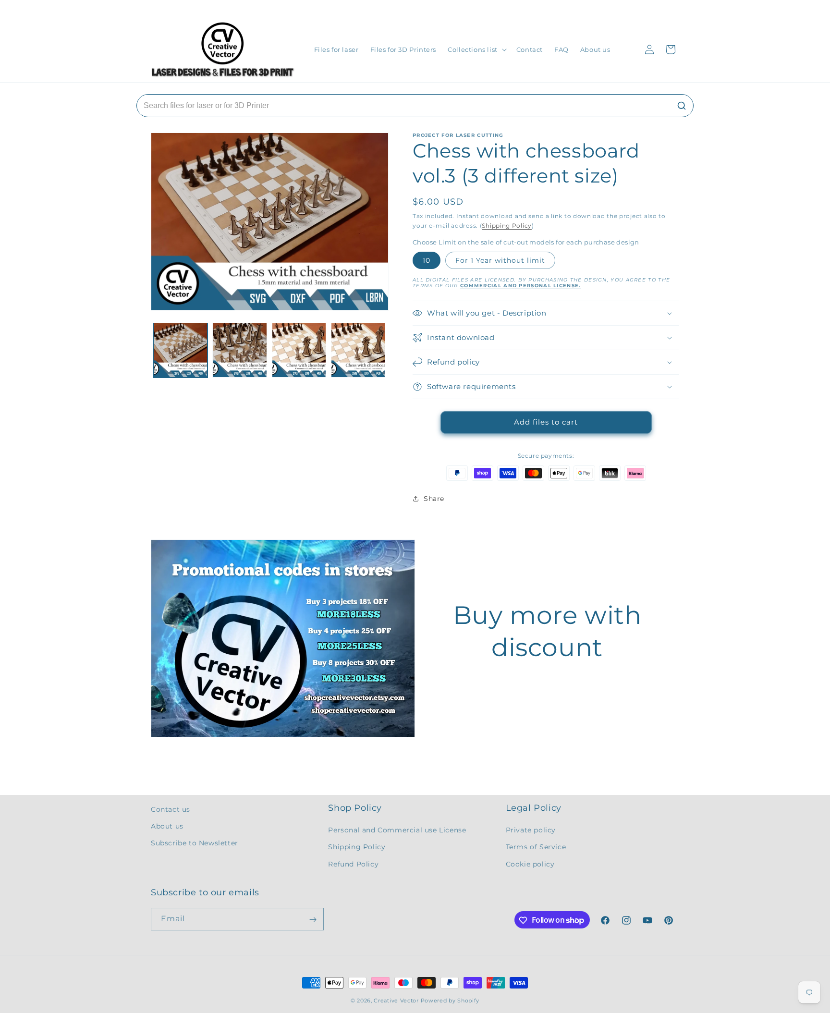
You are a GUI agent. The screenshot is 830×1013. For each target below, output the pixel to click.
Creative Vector (396, 1000)
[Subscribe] (312, 919)
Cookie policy (530, 864)
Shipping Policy (507, 225)
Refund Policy (353, 864)
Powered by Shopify (450, 1000)
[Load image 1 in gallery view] (180, 350)
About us (167, 826)
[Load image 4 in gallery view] (358, 350)
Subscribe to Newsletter (194, 843)
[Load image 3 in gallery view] (299, 350)
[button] (476, 50)
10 (426, 260)
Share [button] (434, 498)
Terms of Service (536, 847)
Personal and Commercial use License (397, 830)
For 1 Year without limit (500, 260)
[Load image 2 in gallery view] (239, 350)
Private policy (531, 830)
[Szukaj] (681, 105)
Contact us (170, 809)
